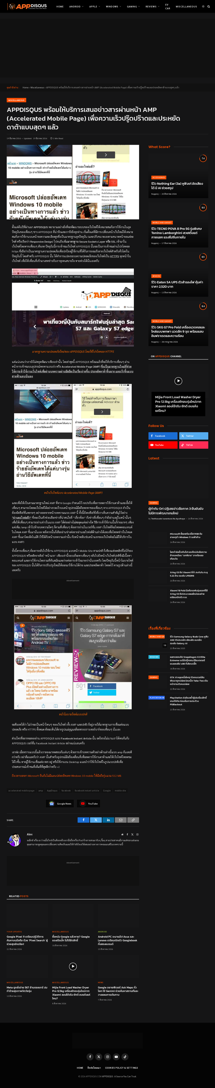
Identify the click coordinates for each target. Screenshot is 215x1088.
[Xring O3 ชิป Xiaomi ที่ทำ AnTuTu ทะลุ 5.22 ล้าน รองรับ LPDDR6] (157, 576)
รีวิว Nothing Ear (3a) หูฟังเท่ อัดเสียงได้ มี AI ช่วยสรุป (177, 186)
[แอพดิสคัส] (26, 6)
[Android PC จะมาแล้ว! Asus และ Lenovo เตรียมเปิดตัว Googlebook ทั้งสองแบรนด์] (118, 915)
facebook (66, 790)
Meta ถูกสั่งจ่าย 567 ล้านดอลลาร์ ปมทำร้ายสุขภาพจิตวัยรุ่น (27, 989)
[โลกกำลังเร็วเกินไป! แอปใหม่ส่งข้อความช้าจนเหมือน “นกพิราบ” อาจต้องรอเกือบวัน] (157, 556)
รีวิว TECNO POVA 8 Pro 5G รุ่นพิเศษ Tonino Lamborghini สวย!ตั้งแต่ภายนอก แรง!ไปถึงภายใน (176, 233)
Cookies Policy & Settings (121, 1067)
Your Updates (14, 931)
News (100, 982)
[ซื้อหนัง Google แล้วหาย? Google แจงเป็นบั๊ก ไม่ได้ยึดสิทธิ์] (72, 915)
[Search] (208, 6)
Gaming (132, 6)
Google (107, 790)
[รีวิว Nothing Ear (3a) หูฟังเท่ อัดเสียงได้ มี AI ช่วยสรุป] (178, 175)
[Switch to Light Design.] (203, 6)
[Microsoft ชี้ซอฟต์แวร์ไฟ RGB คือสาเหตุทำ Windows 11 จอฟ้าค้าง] (157, 538)
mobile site (120, 790)
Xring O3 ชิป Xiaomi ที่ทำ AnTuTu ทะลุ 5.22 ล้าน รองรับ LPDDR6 (189, 574)
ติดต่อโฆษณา (94, 1067)
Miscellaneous (186, 6)
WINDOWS (154, 657)
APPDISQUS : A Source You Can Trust (119, 1076)
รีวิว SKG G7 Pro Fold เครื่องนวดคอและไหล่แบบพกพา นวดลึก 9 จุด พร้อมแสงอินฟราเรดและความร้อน (178, 331)
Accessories (159, 177)
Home (60, 6)
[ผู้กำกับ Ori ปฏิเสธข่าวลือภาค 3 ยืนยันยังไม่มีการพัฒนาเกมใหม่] (178, 481)
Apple (93, 6)
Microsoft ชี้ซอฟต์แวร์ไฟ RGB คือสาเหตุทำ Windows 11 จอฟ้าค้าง (186, 535)
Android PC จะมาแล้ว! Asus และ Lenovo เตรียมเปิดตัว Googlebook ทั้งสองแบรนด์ (117, 940)
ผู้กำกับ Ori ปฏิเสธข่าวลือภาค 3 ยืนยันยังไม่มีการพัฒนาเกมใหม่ (175, 510)
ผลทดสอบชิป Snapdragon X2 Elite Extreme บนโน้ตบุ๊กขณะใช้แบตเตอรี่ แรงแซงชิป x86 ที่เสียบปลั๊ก (187, 660)
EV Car (167, 6)
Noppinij (155, 193)
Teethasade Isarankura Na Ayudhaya (168, 518)
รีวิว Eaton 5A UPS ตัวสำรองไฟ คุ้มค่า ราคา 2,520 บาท (177, 284)
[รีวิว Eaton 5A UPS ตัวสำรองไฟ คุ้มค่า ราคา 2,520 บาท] (178, 274)
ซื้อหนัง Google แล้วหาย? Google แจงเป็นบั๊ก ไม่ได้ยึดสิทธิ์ (71, 938)
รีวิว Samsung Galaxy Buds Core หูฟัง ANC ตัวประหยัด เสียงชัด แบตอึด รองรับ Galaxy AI (189, 640)
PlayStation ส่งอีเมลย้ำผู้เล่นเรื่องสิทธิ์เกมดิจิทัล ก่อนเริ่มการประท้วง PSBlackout (188, 701)
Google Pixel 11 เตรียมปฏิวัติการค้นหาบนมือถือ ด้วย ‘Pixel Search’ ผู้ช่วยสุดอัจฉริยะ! (27, 940)
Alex (30, 834)
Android (75, 6)
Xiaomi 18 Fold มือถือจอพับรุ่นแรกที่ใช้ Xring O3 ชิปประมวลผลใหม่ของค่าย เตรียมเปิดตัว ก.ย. (189, 594)
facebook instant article (87, 790)
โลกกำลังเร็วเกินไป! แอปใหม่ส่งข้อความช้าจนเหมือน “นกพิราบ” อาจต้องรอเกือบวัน (188, 555)
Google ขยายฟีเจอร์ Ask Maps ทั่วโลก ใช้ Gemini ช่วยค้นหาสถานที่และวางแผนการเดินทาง (118, 991)
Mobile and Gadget (162, 222)
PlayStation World (159, 697)
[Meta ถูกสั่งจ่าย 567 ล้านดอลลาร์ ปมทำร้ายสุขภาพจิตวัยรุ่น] (27, 966)
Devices (156, 276)
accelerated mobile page (21, 790)
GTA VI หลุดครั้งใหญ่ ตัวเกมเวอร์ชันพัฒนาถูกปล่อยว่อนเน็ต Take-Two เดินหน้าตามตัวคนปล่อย (189, 681)
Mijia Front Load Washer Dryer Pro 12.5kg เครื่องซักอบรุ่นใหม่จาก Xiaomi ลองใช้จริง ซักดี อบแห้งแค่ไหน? (71, 993)
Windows (112, 6)
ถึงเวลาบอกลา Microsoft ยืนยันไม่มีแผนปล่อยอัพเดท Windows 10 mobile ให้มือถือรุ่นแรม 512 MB (66, 775)
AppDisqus (52, 790)
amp (40, 790)
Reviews (151, 6)
